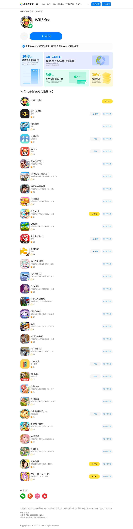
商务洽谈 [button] (51, 508)
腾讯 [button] (52, 389)
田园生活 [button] (46, 214)
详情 (95, 139)
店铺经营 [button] (41, 189)
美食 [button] (47, 201)
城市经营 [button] (38, 176)
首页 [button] (21, 11)
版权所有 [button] (74, 508)
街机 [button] (32, 126)
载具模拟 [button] (41, 276)
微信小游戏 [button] (30, 11)
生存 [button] (44, 314)
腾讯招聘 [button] (59, 508)
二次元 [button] (51, 439)
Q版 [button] (52, 189)
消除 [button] (40, 451)
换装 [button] (40, 439)
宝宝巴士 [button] (51, 426)
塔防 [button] (36, 301)
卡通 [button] (47, 189)
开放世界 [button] (54, 176)
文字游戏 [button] (46, 351)
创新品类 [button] (34, 314)
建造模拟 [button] (41, 389)
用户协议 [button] (109, 508)
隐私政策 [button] (90, 508)
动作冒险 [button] (34, 276)
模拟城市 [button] (46, 176)
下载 (96, 114)
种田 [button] (40, 226)
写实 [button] (52, 276)
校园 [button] (47, 289)
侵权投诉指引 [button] (99, 508)
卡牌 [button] (36, 476)
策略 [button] (32, 176)
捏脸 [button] (52, 264)
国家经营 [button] (38, 464)
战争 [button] (44, 464)
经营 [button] (40, 314)
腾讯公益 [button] (67, 508)
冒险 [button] (44, 326)
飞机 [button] (47, 276)
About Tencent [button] (33, 508)
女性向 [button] (45, 439)
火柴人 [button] (42, 301)
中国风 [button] (53, 401)
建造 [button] (40, 326)
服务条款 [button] (43, 508)
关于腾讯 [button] (23, 508)
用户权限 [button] (82, 508)
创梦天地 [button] (51, 451)
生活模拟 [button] (41, 289)
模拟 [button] (40, 164)
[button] (27, 4)
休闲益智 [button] (34, 164)
